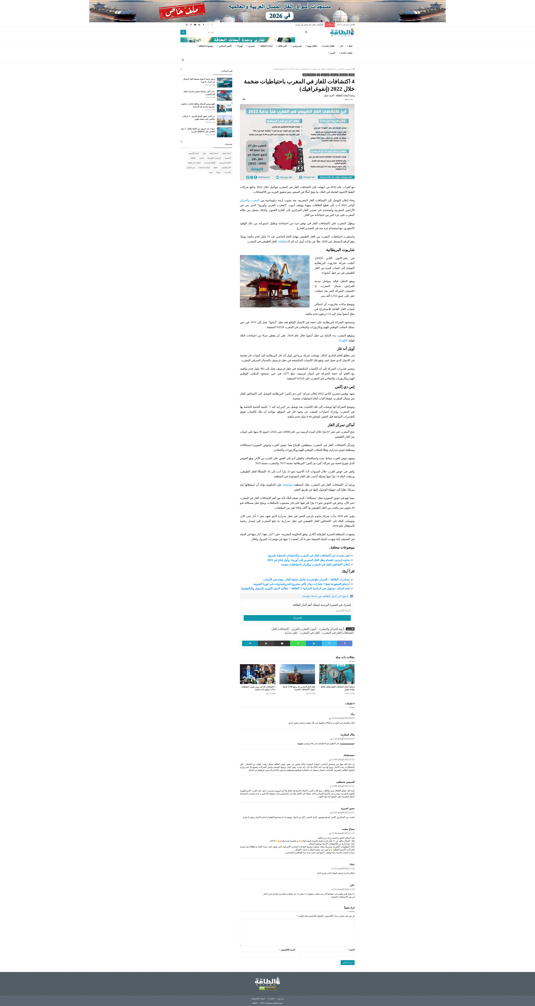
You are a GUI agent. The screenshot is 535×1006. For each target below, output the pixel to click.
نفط (350, 46)
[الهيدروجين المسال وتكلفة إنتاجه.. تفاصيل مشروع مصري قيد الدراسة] (224, 108)
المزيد (332, 53)
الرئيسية (349, 69)
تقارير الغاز (334, 75)
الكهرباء (343, 340)
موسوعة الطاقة (206, 46)
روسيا (218, 172)
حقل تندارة (291, 632)
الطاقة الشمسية (225, 163)
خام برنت (227, 172)
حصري (251, 46)
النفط (215, 167)
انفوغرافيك (343, 75)
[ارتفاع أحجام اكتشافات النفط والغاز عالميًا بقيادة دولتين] (337, 674)
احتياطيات (283, 241)
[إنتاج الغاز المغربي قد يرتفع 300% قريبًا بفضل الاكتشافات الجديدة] (297, 674)
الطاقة (193, 158)
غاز (341, 46)
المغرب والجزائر (250, 200)
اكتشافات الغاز (280, 628)
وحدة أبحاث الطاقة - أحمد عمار (339, 95)
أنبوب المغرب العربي (304, 628)
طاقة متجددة (329, 46)
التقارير (340, 69)
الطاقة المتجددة (209, 163)
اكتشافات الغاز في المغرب (338, 632)
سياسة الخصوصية (258, 998)
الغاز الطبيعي (226, 167)
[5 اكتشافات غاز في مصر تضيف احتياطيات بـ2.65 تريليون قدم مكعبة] (257, 674)
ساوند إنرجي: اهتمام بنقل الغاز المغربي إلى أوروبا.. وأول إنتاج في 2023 (308, 559)
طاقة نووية (312, 46)
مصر (210, 172)
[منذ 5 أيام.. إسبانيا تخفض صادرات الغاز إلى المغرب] (224, 95)
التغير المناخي (225, 46)
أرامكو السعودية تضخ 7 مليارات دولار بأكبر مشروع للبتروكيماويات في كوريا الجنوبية (301, 583)
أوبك (204, 153)
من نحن (281, 998)
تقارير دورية (325, 75)
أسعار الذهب (226, 153)
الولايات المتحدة (204, 167)
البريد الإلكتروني (287, 950)
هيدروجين (297, 46)
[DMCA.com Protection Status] (267, 988)
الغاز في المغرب (310, 632)
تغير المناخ (191, 167)
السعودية (228, 158)
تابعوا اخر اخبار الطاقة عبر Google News (325, 596)
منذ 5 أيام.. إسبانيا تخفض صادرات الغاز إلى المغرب (301, 25)
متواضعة (288, 484)
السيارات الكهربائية (214, 158)
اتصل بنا (271, 998)
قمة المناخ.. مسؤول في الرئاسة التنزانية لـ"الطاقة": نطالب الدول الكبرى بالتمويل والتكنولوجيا (295, 588)
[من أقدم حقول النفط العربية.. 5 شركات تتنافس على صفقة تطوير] (224, 120)
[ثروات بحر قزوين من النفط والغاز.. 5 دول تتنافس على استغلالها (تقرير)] (224, 132)
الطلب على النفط (194, 163)
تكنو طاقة (282, 46)
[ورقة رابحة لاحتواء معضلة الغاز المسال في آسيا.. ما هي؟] (224, 83)
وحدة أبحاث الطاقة (309, 75)
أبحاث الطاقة (266, 46)
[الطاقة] (342, 32)
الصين (201, 158)
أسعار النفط (214, 153)
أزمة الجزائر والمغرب (331, 628)
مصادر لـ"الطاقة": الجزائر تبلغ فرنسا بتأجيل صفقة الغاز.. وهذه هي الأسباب (306, 579)
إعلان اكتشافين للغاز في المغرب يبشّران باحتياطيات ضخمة (315, 564)
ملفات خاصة (346, 53)
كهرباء (240, 46)
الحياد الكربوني (194, 153)
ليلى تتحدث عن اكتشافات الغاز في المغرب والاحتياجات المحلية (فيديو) (309, 555)
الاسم (351, 950)
